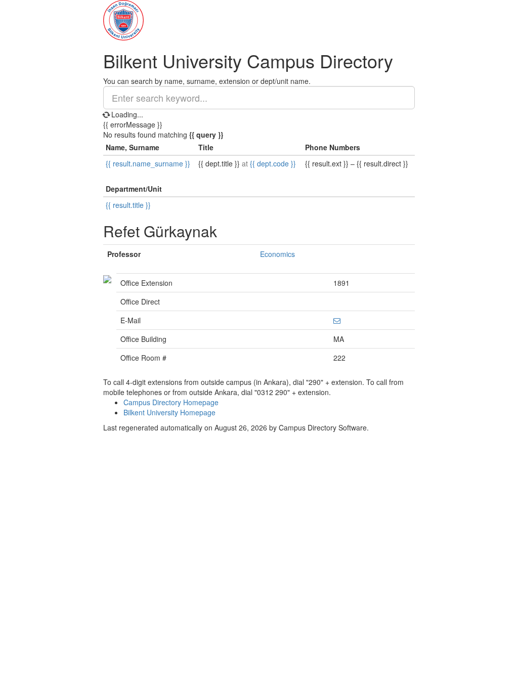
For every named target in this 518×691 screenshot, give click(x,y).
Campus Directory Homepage (171, 402)
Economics (277, 254)
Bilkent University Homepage (169, 412)
